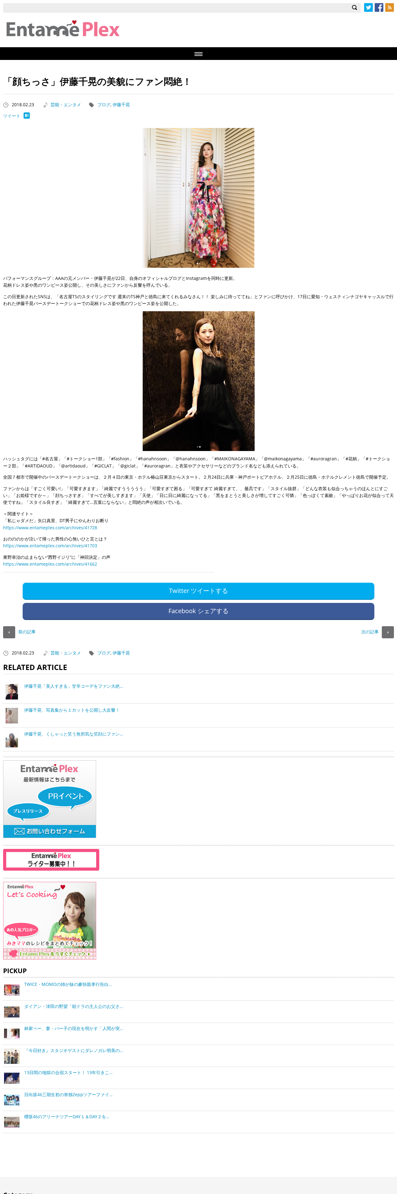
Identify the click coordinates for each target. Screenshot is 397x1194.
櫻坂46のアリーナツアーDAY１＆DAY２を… (66, 1116)
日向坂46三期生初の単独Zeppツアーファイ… (68, 1094)
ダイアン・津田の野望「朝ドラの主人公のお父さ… (73, 1006)
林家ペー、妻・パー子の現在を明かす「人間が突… (73, 1028)
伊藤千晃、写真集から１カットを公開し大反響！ (72, 710)
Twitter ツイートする (198, 590)
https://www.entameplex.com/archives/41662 (50, 564)
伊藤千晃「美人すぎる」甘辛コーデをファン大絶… (73, 686)
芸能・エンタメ (66, 104)
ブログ (103, 104)
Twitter (368, 7)
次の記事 (375, 632)
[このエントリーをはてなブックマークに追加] (27, 117)
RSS (389, 7)
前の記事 (22, 632)
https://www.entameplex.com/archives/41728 (50, 528)
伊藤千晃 (121, 104)
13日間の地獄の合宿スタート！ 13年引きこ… (68, 1072)
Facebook (379, 7)
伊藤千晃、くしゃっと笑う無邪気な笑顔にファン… (73, 734)
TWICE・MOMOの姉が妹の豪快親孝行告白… (68, 984)
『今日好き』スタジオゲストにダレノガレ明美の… (73, 1050)
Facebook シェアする (198, 611)
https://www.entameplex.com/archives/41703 (50, 546)
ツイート (11, 116)
